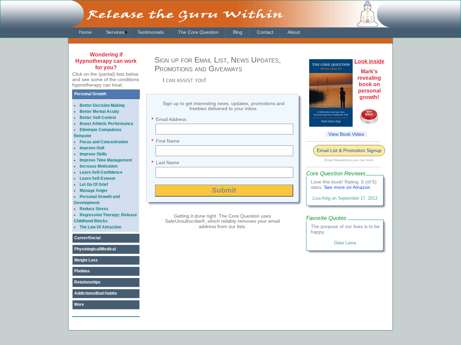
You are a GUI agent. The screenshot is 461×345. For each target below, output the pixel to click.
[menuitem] (84, 32)
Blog (237, 32)
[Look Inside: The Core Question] (331, 125)
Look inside (369, 61)
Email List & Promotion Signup (349, 150)
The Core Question (197, 32)
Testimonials (150, 32)
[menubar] (188, 32)
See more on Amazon (347, 187)
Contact (264, 32)
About (293, 32)
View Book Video (346, 134)
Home (84, 32)
